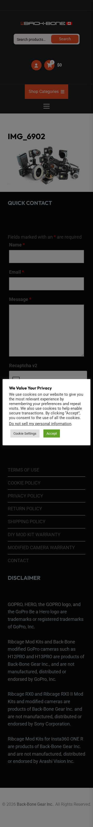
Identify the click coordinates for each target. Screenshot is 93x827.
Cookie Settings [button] (24, 433)
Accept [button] (52, 433)
